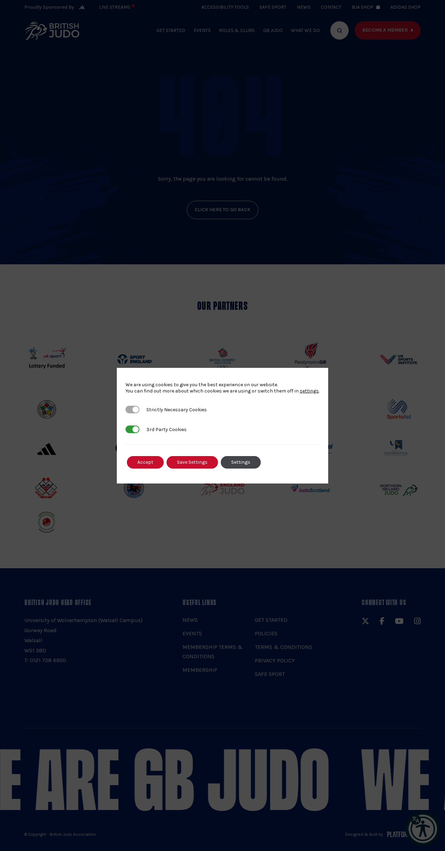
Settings (240, 462)
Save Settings (192, 462)
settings (309, 391)
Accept (145, 462)
